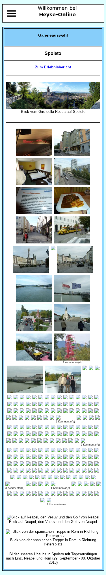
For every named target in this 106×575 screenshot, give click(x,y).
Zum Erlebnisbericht (53, 67)
